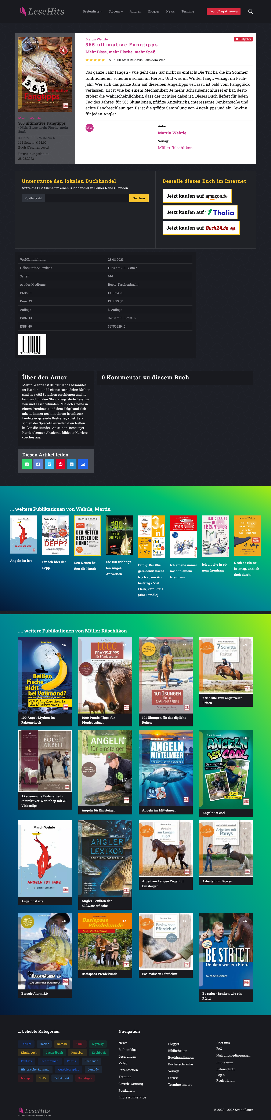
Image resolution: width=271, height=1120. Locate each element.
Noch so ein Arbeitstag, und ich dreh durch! (246, 569)
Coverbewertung (131, 1083)
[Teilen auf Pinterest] (60, 464)
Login (220, 1075)
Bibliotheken (177, 1050)
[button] (249, 11)
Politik (71, 1061)
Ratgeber (245, 39)
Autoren (135, 11)
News (170, 11)
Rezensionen (128, 1070)
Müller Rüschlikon (175, 147)
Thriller (26, 1044)
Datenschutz (225, 1069)
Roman (62, 1044)
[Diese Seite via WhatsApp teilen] (27, 464)
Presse (173, 1078)
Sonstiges (85, 1078)
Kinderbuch (29, 1052)
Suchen (139, 198)
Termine (187, 11)
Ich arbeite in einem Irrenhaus (214, 567)
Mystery (98, 1044)
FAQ (219, 1048)
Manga (26, 1078)
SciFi (42, 1078)
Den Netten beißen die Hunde (86, 566)
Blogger (153, 11)
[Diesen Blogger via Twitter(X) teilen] (49, 464)
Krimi (80, 1044)
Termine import (180, 1084)
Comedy (93, 1069)
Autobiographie (68, 1069)
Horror (44, 1044)
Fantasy (26, 1061)
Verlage (173, 1071)
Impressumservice (132, 1097)
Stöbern (114, 11)
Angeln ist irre (21, 560)
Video (123, 1063)
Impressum (224, 1062)
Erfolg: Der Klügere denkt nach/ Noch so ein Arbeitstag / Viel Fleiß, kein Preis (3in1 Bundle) (151, 580)
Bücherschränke (180, 1064)
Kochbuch (99, 1052)
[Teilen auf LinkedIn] (71, 464)
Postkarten (127, 1090)
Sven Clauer (244, 1110)
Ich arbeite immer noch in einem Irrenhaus (183, 571)
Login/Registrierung (224, 11)
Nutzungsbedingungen (233, 1055)
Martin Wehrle (172, 132)
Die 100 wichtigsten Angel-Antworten (119, 568)
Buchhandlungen (181, 1057)
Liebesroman (50, 1061)
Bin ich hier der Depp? (54, 565)
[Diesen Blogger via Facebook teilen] (38, 464)
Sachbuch (91, 1061)
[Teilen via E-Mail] (83, 464)
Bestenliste (91, 11)
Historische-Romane (35, 1069)
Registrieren (225, 1080)
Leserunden (127, 1056)
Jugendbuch (54, 1052)
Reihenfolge (128, 1049)
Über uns (223, 1043)
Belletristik (62, 1078)
